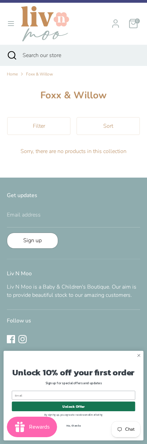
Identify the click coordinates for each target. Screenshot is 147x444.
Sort (108, 126)
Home (12, 74)
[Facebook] (11, 339)
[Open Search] (11, 55)
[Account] (115, 21)
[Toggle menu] (11, 23)
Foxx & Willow (39, 74)
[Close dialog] (139, 355)
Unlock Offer (73, 406)
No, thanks (73, 426)
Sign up (32, 240)
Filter (39, 126)
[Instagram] (22, 339)
